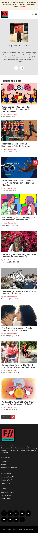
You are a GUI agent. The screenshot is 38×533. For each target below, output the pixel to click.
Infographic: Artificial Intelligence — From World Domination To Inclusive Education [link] (17, 183)
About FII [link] (4, 461)
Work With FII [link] (6, 483)
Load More (6, 417)
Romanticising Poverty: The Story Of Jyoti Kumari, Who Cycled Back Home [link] (18, 366)
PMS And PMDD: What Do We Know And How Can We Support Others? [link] (17, 403)
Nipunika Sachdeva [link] (10, 114)
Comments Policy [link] (7, 492)
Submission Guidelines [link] (9, 468)
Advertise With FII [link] (7, 477)
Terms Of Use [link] (6, 495)
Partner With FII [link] (7, 480)
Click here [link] (22, 6)
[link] (35, 162)
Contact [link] (4, 464)
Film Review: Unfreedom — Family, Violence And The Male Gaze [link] (16, 329)
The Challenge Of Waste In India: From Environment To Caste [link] (18, 292)
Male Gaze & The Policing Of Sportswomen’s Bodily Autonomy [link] (16, 145)
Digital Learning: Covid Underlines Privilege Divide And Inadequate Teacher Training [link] (16, 109)
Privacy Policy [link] (6, 498)
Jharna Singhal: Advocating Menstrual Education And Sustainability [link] (18, 255)
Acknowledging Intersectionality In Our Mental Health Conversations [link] (18, 218)
